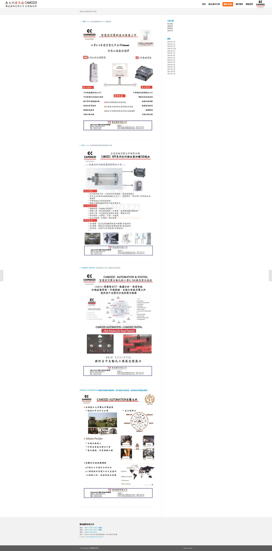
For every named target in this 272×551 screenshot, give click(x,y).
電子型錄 (170, 24)
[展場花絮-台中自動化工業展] (1, 275)
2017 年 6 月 (171, 71)
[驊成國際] (21, 4)
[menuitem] (204, 4)
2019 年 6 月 (171, 55)
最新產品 (170, 28)
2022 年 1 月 (171, 46)
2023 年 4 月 (171, 44)
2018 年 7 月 (171, 67)
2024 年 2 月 (171, 42)
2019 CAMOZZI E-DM (88, 11)
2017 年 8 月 (171, 69)
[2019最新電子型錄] (270, 275)
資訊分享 (170, 30)
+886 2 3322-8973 (90, 532)
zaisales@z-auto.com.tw (94, 537)
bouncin (190, 548)
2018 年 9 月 (171, 62)
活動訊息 (170, 26)
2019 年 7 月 (171, 53)
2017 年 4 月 (171, 74)
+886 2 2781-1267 (90, 527)
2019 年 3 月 (171, 60)
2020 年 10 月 (171, 48)
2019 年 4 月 (171, 58)
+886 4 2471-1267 (90, 530)
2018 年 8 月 (171, 64)
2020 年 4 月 (171, 51)
